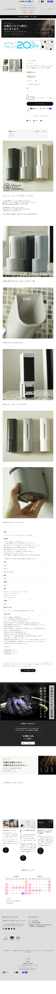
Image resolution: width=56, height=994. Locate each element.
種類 (28, 95)
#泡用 (9, 666)
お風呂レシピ (12, 941)
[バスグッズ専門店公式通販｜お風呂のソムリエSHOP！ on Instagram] (3, 929)
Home (24, 5)
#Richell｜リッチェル (11, 663)
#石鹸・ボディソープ (17, 666)
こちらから (34, 920)
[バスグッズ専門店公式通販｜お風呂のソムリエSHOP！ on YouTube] (9, 929)
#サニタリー (31, 663)
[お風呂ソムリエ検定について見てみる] (28, 765)
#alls (4, 663)
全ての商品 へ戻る (29, 670)
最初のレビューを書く (41, 131)
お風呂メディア (18, 941)
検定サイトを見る (40, 850)
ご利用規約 (14, 950)
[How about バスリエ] (11, 823)
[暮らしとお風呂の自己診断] (28, 823)
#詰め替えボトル (27, 666)
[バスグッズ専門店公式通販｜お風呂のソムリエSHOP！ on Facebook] (6, 929)
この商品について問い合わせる (40, 115)
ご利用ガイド (7, 950)
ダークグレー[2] (40, 98)
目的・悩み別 (24, 7)
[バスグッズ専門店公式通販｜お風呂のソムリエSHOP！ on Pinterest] (14, 929)
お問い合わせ (32, 7)
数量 (28, 88)
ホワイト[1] (30, 98)
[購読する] (22, 924)
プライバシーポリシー (38, 950)
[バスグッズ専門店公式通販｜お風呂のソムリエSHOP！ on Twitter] (11, 929)
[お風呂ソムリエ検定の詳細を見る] (28, 29)
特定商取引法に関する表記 (25, 950)
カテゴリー (30, 5)
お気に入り (32, 10)
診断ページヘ (23, 858)
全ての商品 (33, 60)
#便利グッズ (31, 664)
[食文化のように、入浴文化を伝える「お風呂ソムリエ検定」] (45, 823)
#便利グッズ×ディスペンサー (43, 664)
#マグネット (9, 664)
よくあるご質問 (48, 950)
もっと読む (6, 850)
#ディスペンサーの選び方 (41, 663)
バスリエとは (24, 10)
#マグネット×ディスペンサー (20, 664)
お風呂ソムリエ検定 (28, 12)
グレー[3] (49, 98)
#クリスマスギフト (22, 663)
